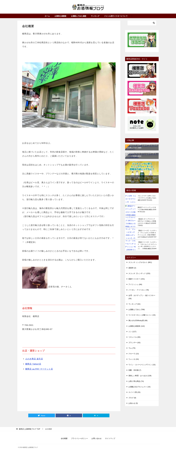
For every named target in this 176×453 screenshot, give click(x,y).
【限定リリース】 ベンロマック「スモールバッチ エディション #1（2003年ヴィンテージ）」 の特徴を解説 (147, 245)
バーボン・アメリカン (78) (138, 290)
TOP (29, 429)
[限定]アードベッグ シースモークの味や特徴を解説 (147, 210)
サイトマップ (110, 438)
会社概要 (64, 438)
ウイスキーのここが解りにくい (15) (142, 315)
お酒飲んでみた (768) (136, 309)
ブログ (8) (132, 398)
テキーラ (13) (133, 354)
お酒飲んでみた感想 (78, 16)
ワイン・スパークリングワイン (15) (142, 365)
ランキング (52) (134, 304)
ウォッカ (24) (133, 359)
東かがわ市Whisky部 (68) (138, 320)
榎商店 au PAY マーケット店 (39, 369)
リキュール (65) (134, 337)
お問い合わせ (96, 438)
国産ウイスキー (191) (136, 279)
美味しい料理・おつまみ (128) (139, 376)
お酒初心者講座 (60, 16)
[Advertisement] (69, 391)
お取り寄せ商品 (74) (136, 381)
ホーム (47, 16)
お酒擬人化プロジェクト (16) (139, 387)
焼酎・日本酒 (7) (134, 370)
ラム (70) (131, 348)
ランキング (95, 16)
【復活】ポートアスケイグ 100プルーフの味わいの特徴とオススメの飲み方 (147, 222)
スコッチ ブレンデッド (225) (139, 273)
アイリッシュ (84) (135, 284)
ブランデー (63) (134, 343)
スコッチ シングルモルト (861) (140, 262)
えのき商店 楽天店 (34, 359)
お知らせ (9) (133, 403)
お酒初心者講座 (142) (136, 326)
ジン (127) (132, 332)
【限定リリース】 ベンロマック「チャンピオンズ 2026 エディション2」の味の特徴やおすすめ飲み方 (147, 234)
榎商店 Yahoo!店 (33, 364)
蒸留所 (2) (132, 268)
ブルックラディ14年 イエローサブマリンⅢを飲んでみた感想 (147, 198)
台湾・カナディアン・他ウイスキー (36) (141, 296)
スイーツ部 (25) (134, 392)
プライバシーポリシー (79, 438)
